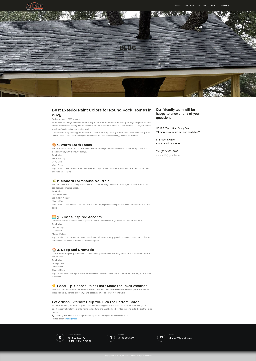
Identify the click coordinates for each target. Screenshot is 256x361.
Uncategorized (71, 318)
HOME (178, 5)
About (214, 5)
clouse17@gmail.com (168, 155)
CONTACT (225, 5)
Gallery (202, 5)
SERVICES (189, 5)
